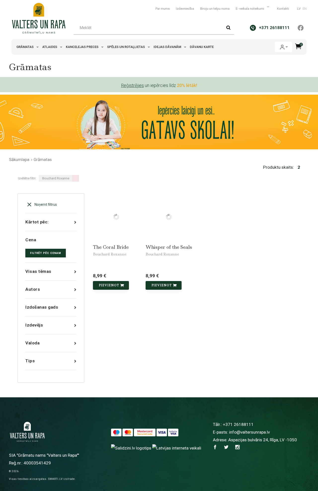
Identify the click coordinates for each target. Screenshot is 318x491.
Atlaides (50, 47)
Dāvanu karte (202, 47)
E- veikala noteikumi (250, 8)
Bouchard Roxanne (109, 254)
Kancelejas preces (82, 47)
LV (299, 8)
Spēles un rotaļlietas (126, 47)
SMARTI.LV (55, 479)
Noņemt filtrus (45, 204)
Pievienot (109, 285)
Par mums (163, 8)
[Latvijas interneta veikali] (176, 447)
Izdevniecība (185, 8)
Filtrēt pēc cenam (45, 253)
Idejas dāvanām (168, 47)
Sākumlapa (19, 159)
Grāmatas (25, 47)
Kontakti (283, 8)
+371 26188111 (238, 424)
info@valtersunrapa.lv (249, 432)
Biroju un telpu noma (215, 8)
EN (305, 8)
